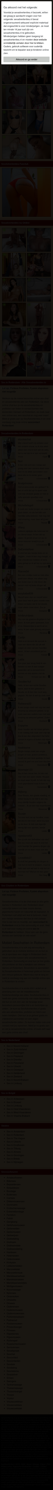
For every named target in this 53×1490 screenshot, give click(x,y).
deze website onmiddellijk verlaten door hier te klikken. (25, 41)
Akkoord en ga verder (26, 59)
